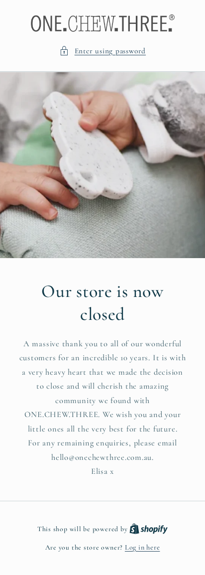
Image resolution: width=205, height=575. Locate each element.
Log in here (142, 547)
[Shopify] (148, 529)
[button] (102, 51)
